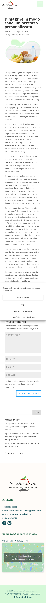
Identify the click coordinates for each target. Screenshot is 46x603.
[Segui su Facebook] (4, 523)
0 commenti (24, 34)
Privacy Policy (15, 317)
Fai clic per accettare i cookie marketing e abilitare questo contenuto (23, 557)
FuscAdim (11, 31)
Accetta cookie (23, 297)
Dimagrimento (11, 34)
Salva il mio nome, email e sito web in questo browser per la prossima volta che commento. (22, 384)
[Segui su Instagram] (9, 523)
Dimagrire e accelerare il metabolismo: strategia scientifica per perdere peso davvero (21, 426)
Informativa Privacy (28, 317)
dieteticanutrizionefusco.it (26, 591)
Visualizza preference (23, 311)
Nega (23, 304)
